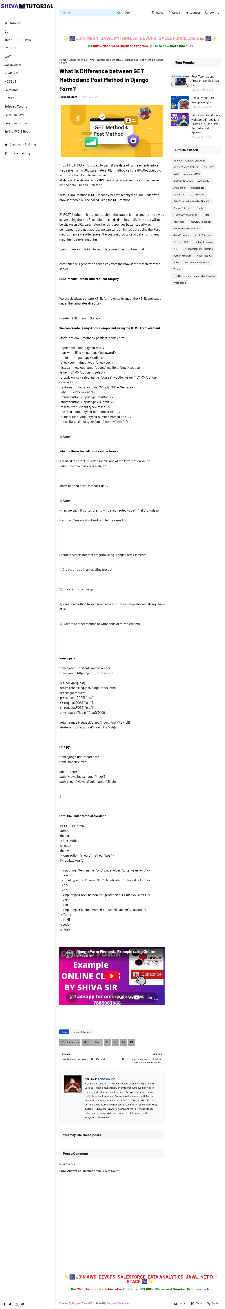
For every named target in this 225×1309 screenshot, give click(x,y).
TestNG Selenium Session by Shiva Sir (194, 275)
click (189, 46)
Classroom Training (23, 144)
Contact (215, 12)
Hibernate (178, 221)
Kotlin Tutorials (202, 235)
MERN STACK (180, 241)
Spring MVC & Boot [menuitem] (17, 131)
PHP (175, 248)
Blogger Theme (80, 1303)
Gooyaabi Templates (118, 1303)
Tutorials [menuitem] (16, 23)
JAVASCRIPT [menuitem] (12, 65)
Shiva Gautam (68, 97)
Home (159, 12)
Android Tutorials (183, 180)
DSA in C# (178, 194)
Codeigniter (197, 187)
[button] (130, 12)
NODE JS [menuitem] (10, 81)
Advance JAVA (192, 173)
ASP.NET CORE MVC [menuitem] (17, 40)
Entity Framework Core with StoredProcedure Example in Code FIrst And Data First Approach (205, 123)
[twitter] (10, 1304)
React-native (204, 255)
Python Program (182, 255)
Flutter (200, 207)
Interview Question (200, 221)
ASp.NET (209, 167)
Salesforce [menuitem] (11, 90)
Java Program (181, 235)
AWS (176, 173)
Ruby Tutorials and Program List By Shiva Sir (205, 81)
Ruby (176, 262)
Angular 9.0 (179, 187)
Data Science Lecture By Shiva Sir (191, 201)
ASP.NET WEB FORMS (185, 167)
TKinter (177, 269)
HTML (206, 214)
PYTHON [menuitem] (10, 48)
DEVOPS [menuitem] (9, 98)
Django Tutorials (78, 59)
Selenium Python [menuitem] (15, 123)
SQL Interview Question (197, 262)
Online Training (20, 153)
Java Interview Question (186, 228)
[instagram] (16, 1304)
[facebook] (4, 1304)
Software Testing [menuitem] (15, 106)
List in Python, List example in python (202, 100)
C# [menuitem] (6, 31)
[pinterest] (22, 1304)
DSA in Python (197, 194)
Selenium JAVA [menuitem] (14, 115)
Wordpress (179, 282)
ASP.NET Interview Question (189, 160)
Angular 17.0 (204, 180)
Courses (194, 12)
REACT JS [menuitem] (11, 73)
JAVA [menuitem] (7, 56)
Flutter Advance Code (185, 214)
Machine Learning (203, 241)
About (176, 12)
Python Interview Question (198, 248)
